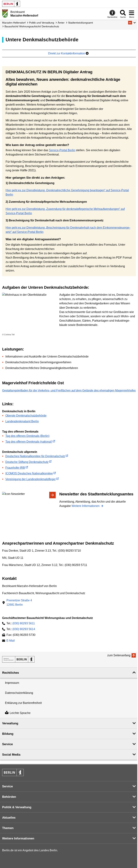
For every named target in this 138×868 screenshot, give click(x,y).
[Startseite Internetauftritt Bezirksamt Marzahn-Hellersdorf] (18, 659)
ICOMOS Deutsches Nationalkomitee (29, 473)
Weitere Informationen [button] (18, 838)
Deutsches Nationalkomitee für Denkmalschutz (35, 456)
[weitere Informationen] (5, 13)
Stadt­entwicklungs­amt (80, 22)
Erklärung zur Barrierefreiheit (23, 702)
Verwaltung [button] (10, 723)
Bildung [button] (7, 733)
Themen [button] (7, 828)
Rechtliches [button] (10, 672)
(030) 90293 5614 (23, 629)
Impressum (12, 682)
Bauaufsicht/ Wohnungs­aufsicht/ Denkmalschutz (31, 26)
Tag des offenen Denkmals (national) (28, 441)
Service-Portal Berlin (62, 150)
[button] (132, 22)
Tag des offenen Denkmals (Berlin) (27, 435)
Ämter (61, 22)
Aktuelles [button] (8, 817)
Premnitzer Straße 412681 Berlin (19, 602)
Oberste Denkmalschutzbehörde (26, 415)
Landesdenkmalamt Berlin (22, 421)
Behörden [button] (9, 797)
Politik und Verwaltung (41, 22)
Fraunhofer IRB (15, 467)
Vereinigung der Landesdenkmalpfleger (30, 479)
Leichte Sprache (20, 713)
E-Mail (10, 641)
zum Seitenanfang (118, 655)
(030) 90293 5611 (23, 623)
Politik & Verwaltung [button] (16, 807)
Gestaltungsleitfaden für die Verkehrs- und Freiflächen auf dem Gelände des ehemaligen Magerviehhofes (69, 390)
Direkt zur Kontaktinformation (67, 53)
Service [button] (7, 744)
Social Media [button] (11, 754)
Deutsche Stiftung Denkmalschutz (27, 461)
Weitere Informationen (86, 505)
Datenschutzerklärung (19, 692)
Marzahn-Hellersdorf (14, 22)
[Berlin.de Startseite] (11, 4)
